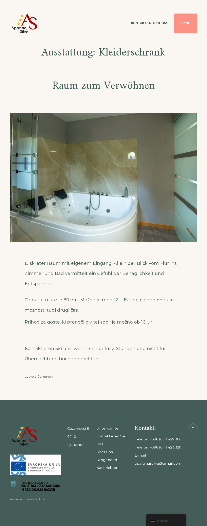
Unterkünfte (107, 428)
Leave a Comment (39, 376)
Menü (185, 23)
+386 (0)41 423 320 (165, 447)
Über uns (104, 452)
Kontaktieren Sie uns (149, 23)
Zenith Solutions (37, 499)
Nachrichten (107, 468)
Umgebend (106, 460)
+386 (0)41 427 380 (166, 439)
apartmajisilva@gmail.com (158, 463)
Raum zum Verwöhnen (103, 86)
